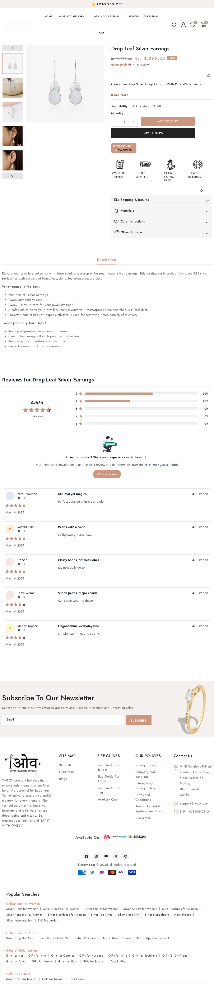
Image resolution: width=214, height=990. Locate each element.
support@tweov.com (194, 803)
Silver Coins (76, 979)
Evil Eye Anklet (47, 920)
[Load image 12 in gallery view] (12, 112)
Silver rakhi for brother (21, 979)
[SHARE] (210, 75)
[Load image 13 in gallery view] (12, 136)
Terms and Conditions (143, 797)
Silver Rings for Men (19, 938)
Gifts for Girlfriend (175, 955)
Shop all (65, 765)
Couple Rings (119, 961)
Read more (120, 95)
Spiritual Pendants (158, 938)
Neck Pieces (182, 914)
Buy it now (153, 133)
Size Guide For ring (108, 790)
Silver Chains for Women (101, 909)
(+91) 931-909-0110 (194, 811)
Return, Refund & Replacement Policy (149, 808)
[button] (174, 24)
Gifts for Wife (117, 955)
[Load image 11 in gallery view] (12, 88)
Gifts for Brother (94, 961)
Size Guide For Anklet (108, 779)
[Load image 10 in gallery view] (12, 63)
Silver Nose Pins (128, 914)
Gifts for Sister (68, 961)
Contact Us (66, 772)
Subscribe (139, 720)
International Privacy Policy (145, 785)
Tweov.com (86, 864)
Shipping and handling (145, 774)
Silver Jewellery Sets (19, 920)
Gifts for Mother (42, 961)
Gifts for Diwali (52, 979)
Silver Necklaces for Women (67, 914)
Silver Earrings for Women (180, 909)
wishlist (203, 190)
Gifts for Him (37, 955)
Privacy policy (145, 765)
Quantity (117, 113)
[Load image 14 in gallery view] (12, 160)
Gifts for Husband (91, 955)
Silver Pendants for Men (91, 938)
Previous (12, 48)
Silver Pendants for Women (24, 914)
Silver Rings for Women (22, 909)
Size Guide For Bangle (108, 767)
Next (12, 176)
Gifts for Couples (62, 955)
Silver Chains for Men (126, 938)
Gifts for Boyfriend (144, 955)
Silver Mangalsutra (157, 914)
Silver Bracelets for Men (54, 938)
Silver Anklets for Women (140, 909)
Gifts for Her (14, 955)
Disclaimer (142, 818)
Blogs (63, 778)
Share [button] (210, 75)
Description (106, 259)
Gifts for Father (16, 961)
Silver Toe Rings (101, 914)
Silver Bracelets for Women (61, 909)
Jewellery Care (107, 799)
